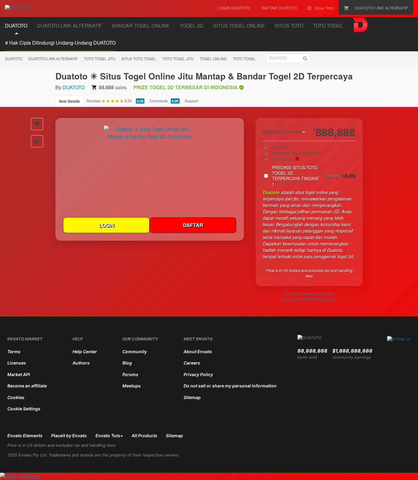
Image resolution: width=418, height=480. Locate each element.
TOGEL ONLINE (213, 58)
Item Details (69, 101)
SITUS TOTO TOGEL (138, 58)
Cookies (15, 397)
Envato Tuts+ (109, 435)
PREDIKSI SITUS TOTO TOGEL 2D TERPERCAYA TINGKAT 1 (313, 176)
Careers (192, 362)
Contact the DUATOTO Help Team (309, 299)
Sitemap (192, 397)
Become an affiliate (27, 385)
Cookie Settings (23, 408)
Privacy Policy (198, 374)
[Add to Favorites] (37, 124)
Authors (81, 362)
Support (191, 100)
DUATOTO (13, 58)
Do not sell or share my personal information (230, 385)
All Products (144, 435)
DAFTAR (193, 225)
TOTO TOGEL (244, 58)
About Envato (198, 351)
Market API (18, 374)
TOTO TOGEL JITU (99, 58)
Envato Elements (25, 435)
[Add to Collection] (37, 141)
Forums (130, 374)
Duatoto (271, 192)
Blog (127, 362)
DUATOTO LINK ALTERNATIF (53, 58)
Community (134, 351)
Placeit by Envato (69, 435)
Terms (14, 351)
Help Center (85, 351)
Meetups (131, 385)
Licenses (16, 362)
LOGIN (106, 225)
